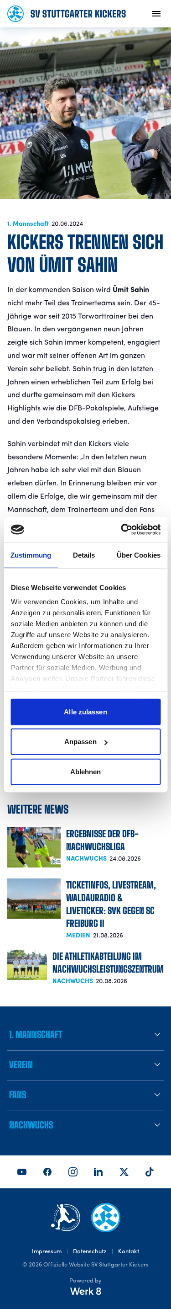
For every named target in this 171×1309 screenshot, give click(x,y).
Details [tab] (84, 555)
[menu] (156, 14)
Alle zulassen (85, 711)
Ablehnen (85, 771)
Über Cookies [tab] (139, 555)
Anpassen (80, 741)
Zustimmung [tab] (30, 555)
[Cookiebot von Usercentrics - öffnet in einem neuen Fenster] (122, 530)
